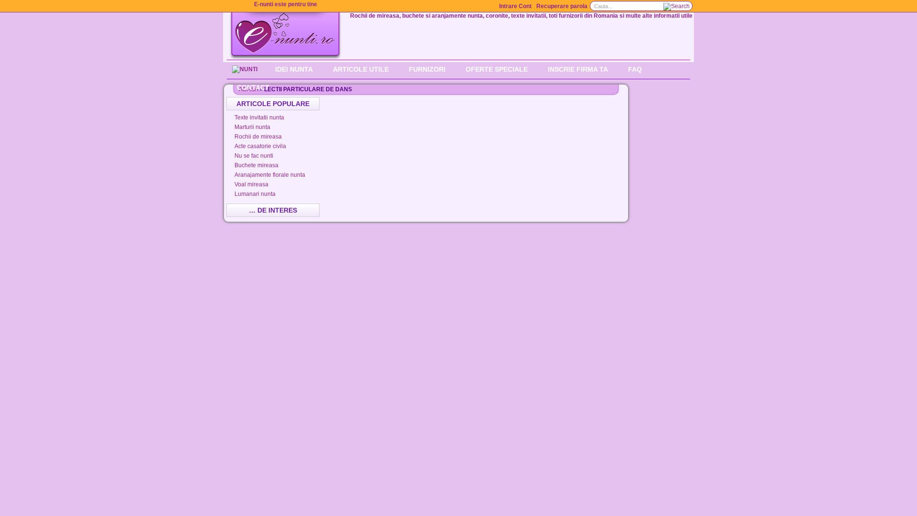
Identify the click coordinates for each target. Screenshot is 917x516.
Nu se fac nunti (254, 155)
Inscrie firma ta (578, 69)
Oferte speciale (497, 69)
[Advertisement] (474, 111)
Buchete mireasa (256, 165)
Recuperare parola (561, 6)
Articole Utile (361, 69)
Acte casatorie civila (260, 146)
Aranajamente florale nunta (270, 175)
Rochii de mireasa (258, 136)
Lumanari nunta (255, 194)
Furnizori (427, 69)
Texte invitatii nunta (259, 117)
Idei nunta (294, 69)
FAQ (635, 69)
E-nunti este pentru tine (285, 4)
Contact (253, 87)
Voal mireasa (251, 184)
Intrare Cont (515, 6)
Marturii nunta (252, 127)
